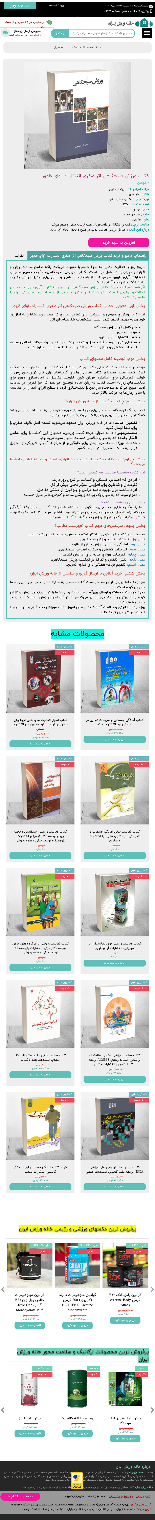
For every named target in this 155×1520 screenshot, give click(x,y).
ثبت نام (53, 5)
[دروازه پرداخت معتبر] (77, 1488)
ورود (62, 5)
